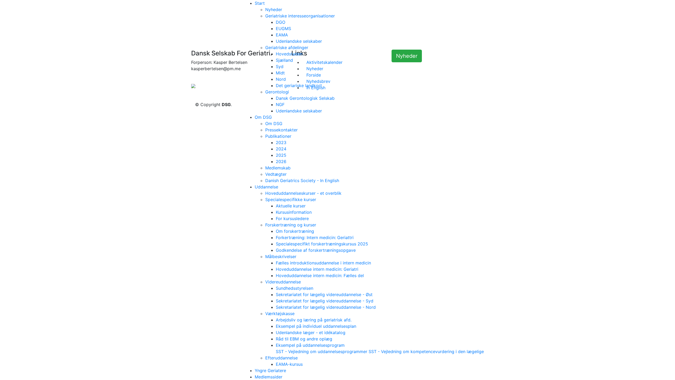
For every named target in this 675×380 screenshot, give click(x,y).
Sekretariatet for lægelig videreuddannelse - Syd (324, 300)
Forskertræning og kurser (290, 224)
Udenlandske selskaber (299, 41)
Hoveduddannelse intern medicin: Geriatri (317, 269)
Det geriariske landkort (299, 85)
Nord (281, 79)
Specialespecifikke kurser (290, 199)
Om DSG (263, 117)
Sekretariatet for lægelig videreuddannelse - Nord (326, 307)
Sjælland (284, 60)
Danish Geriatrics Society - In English (302, 180)
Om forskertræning (295, 231)
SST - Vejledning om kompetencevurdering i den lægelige (426, 351)
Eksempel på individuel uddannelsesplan (316, 326)
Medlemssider (268, 376)
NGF (280, 104)
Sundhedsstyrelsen (294, 288)
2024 (281, 148)
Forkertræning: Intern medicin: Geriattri (315, 237)
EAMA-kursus (289, 364)
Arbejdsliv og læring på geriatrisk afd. (313, 319)
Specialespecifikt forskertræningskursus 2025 (322, 243)
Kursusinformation (294, 212)
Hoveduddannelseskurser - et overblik (303, 193)
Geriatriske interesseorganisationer (300, 15)
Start (260, 3)
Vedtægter (276, 174)
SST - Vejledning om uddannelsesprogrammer (321, 351)
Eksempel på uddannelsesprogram (310, 345)
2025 (281, 155)
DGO (280, 22)
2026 (281, 161)
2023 (281, 142)
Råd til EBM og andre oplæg (304, 338)
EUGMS (283, 28)
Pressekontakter (281, 129)
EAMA (282, 34)
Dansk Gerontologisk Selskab (305, 98)
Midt (280, 72)
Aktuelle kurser (291, 205)
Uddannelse (266, 186)
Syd (279, 66)
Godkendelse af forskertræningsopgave (316, 250)
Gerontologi (277, 91)
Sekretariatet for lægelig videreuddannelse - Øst (324, 294)
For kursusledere (292, 218)
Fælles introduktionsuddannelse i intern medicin (323, 262)
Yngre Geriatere (270, 370)
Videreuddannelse (283, 281)
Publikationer (278, 136)
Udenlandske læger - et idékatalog (310, 332)
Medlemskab (278, 167)
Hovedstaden (289, 53)
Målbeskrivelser (280, 256)
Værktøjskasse (280, 313)
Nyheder (273, 9)
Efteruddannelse (281, 357)
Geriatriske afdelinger (286, 47)
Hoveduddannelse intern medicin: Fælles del (320, 275)
